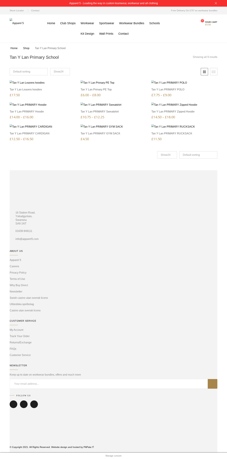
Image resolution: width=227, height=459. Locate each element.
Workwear (87, 23)
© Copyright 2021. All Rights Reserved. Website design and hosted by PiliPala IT (52, 447)
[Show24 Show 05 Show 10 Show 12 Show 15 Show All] (60, 71)
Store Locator (17, 10)
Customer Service (20, 355)
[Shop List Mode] (213, 71)
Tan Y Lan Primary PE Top (96, 89)
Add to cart (115, 123)
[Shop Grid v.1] (204, 71)
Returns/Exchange (21, 342)
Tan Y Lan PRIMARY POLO (167, 89)
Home (51, 23)
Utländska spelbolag (22, 304)
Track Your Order (20, 336)
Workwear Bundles (131, 23)
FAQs (13, 348)
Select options (44, 79)
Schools (154, 23)
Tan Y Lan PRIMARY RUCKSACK (171, 133)
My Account (16, 329)
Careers (14, 266)
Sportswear (106, 23)
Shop (26, 48)
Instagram (34, 406)
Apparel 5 (15, 260)
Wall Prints (106, 33)
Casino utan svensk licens (25, 310)
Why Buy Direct (19, 285)
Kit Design (87, 33)
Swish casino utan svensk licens (29, 297)
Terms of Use (17, 279)
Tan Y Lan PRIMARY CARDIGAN (30, 133)
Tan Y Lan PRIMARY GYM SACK (100, 133)
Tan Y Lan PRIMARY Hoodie (27, 111)
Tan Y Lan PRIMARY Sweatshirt (100, 111)
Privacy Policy (18, 272)
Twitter (24, 406)
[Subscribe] (212, 384)
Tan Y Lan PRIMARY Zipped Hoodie (173, 111)
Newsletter (16, 291)
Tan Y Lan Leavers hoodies (26, 89)
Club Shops (68, 23)
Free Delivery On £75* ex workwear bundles (194, 10)
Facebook (13, 406)
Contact (35, 10)
